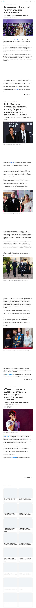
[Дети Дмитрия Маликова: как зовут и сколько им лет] (10, 600)
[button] (18, 27)
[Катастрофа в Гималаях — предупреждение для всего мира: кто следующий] (10, 585)
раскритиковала (13, 457)
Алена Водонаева (18, 39)
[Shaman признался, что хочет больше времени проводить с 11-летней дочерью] (25, 540)
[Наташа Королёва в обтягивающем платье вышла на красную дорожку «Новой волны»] (10, 570)
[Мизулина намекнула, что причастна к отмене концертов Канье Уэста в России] (25, 510)
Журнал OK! (15, 101)
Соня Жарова (9, 406)
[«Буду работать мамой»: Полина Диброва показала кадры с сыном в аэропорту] (10, 540)
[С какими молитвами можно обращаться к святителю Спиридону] (10, 525)
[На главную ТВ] (4, 1)
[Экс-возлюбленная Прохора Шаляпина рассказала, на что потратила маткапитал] (10, 510)
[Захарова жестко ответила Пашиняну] (25, 585)
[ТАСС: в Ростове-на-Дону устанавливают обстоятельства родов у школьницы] (10, 555)
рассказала (16, 89)
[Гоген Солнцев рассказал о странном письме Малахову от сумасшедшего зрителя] (25, 570)
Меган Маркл (12, 162)
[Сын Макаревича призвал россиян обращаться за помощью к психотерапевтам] (25, 525)
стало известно (9, 374)
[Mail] (3, 1)
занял (24, 437)
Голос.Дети (6, 436)
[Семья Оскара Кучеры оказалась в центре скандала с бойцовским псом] (25, 495)
